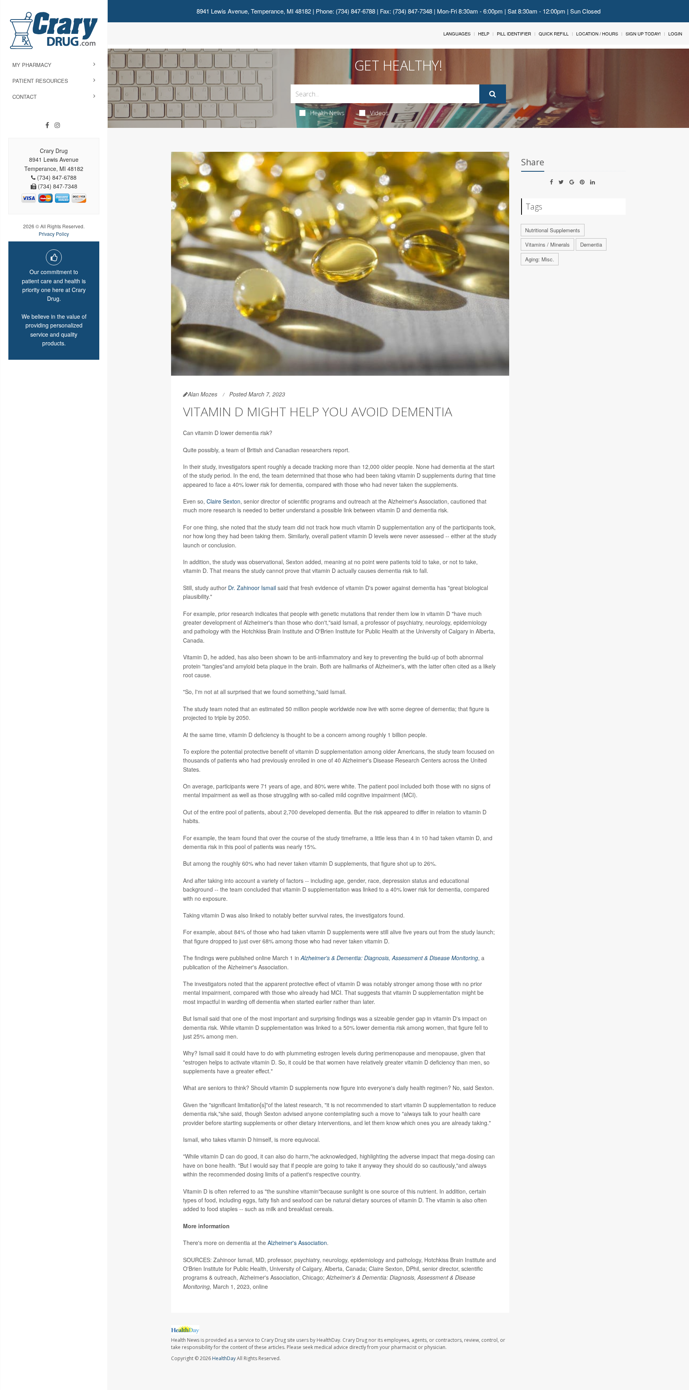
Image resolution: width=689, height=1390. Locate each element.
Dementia (591, 244)
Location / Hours (597, 33)
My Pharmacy (31, 65)
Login (675, 33)
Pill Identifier (514, 33)
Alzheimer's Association (297, 1243)
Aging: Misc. (539, 259)
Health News (327, 113)
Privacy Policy (54, 233)
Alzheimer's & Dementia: (332, 958)
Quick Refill (554, 33)
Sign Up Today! (643, 33)
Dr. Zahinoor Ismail (252, 588)
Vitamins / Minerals (547, 244)
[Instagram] (57, 125)
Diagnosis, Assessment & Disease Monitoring (421, 958)
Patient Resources (40, 80)
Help (483, 33)
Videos (379, 113)
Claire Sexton (223, 501)
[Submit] (492, 94)
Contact (24, 96)
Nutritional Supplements (552, 230)
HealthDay (224, 1358)
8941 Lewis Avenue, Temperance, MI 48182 (254, 11)
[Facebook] (47, 125)
